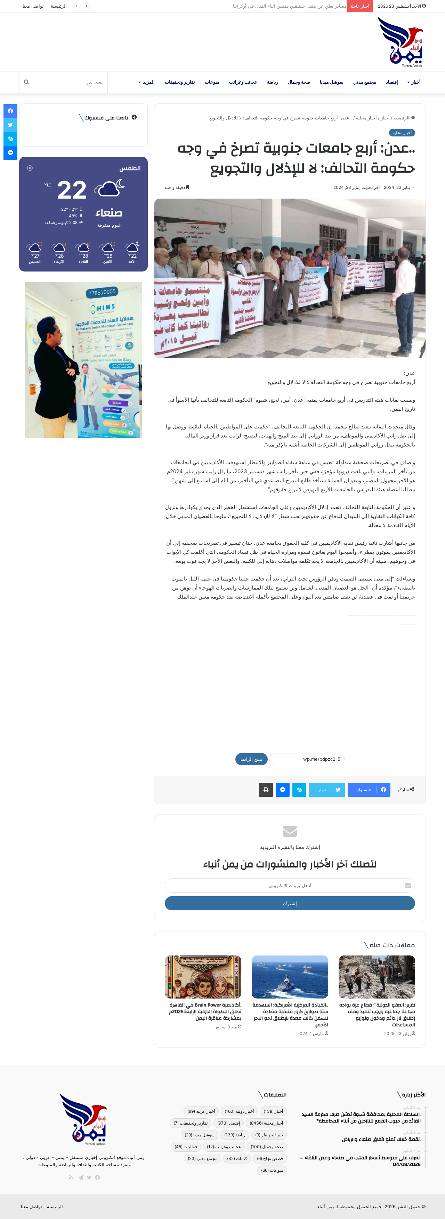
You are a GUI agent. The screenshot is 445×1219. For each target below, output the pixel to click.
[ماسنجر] (283, 790)
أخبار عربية (201, 1111)
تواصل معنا (33, 6)
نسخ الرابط (251, 759)
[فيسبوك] (96, 1178)
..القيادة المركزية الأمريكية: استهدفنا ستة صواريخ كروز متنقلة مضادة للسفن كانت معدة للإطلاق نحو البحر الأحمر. (290, 1015)
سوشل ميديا (331, 82)
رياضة (272, 82)
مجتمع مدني (364, 82)
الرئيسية (59, 6)
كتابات (237, 1158)
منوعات (212, 82)
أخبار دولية (239, 1111)
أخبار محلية (366, 117)
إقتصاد (392, 82)
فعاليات (186, 1146)
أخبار (416, 82)
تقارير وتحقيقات (180, 82)
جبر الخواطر (269, 1134)
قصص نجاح (270, 1158)
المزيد (149, 82)
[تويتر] (87, 1178)
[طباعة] (266, 790)
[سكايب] (299, 790)
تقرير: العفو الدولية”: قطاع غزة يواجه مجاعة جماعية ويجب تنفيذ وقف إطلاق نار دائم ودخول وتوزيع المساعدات (377, 1015)
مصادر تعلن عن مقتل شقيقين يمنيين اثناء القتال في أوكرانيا (286, 6)
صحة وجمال (299, 82)
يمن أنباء (325, 1206)
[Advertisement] (290, 687)
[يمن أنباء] (400, 42)
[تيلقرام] (79, 1178)
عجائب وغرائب (243, 82)
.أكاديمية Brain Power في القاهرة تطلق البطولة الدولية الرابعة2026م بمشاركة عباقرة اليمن (205, 1012)
